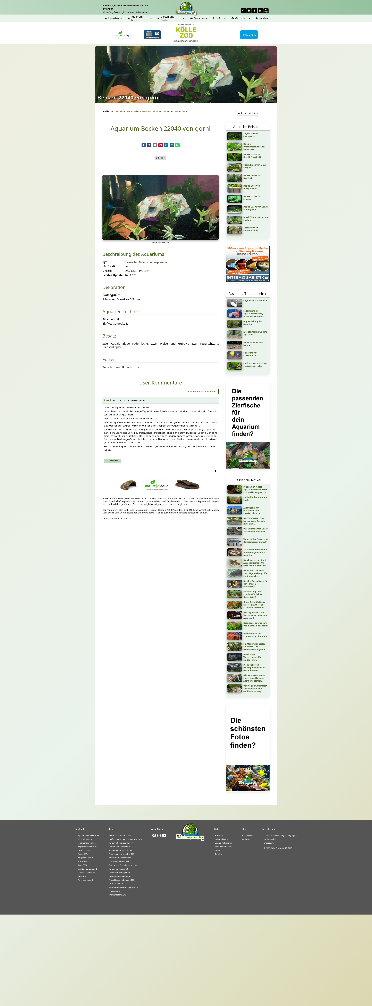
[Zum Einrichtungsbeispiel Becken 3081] (234, 191)
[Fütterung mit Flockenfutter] (234, 358)
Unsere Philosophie (223, 843)
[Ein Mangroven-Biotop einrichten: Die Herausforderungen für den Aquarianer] (234, 649)
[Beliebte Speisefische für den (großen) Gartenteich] (234, 587)
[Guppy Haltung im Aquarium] (234, 327)
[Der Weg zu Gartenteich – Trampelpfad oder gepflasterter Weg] (234, 691)
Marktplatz (241, 18)
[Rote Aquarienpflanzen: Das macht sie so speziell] (234, 629)
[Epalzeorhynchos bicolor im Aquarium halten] (234, 369)
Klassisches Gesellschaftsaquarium (150, 111)
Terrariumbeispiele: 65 (87, 843)
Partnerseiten (248, 835)
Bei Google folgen (249, 113)
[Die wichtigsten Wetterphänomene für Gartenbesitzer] (234, 670)
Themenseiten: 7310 (117, 894)
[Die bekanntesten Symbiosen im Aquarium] (234, 639)
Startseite (119, 111)
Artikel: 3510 (83, 861)
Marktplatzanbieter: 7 (87, 872)
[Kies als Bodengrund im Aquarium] (234, 337)
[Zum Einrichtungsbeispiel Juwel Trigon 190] (234, 223)
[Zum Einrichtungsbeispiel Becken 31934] (234, 202)
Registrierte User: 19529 (88, 846)
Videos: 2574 (83, 854)
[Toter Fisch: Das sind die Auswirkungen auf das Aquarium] (234, 555)
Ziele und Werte (221, 839)
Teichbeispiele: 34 (85, 839)
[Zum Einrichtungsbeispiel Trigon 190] (234, 139)
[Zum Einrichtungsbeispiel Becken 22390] (234, 212)
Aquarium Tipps (137, 18)
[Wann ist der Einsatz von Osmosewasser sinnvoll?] (234, 545)
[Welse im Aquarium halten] (234, 348)
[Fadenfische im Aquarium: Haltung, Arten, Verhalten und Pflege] (234, 316)
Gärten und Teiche (167, 18)
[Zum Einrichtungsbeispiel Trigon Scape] (234, 170)
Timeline (218, 854)
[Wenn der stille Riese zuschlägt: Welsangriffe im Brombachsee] (234, 576)
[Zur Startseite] (190, 840)
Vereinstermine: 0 (85, 880)
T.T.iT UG (288, 848)
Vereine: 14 (82, 876)
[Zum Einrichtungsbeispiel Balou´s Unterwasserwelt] (234, 150)
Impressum (269, 843)
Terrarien (199, 18)
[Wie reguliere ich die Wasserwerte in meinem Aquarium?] (234, 618)
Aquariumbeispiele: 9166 (88, 835)
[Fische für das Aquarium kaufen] (234, 503)
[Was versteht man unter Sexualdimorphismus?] (234, 534)
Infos (220, 18)
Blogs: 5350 (82, 865)
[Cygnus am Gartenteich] (234, 306)
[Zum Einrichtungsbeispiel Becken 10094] (234, 181)
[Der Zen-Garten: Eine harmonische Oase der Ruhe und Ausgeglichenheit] (234, 524)
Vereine (263, 18)
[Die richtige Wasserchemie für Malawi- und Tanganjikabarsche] (234, 660)
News (217, 850)
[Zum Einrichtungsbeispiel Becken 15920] (234, 160)
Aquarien (113, 18)
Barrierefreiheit (270, 839)
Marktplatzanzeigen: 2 (87, 869)
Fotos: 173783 (84, 850)
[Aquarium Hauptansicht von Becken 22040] (160, 239)
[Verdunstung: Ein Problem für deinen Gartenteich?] (234, 597)
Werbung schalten (223, 846)
